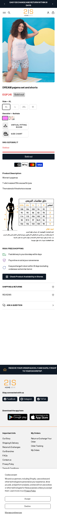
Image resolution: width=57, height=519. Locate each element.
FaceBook (11, 399)
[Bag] (53, 12)
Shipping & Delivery (10, 443)
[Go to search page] (9, 12)
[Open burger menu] (4, 13)
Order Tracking (37, 446)
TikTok (43, 399)
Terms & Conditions (10, 468)
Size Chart (16, 134)
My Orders (35, 450)
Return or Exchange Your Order (41, 440)
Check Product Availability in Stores (26, 277)
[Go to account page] (48, 12)
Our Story (6, 439)
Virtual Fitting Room (19, 126)
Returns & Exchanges (11, 447)
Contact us (6, 460)
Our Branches (8, 451)
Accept (27, 499)
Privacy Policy (30, 491)
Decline (27, 506)
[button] (4, 4)
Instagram (28, 399)
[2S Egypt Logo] (10, 383)
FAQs (4, 456)
